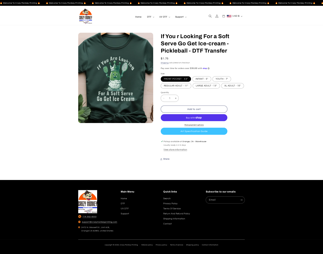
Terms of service (172, 209)
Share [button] (166, 159)
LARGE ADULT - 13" (206, 86)
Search (167, 198)
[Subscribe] (241, 199)
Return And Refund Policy (176, 214)
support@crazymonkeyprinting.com (99, 222)
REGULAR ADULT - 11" (176, 86)
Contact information (210, 245)
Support (125, 214)
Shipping (165, 63)
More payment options (194, 125)
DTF (123, 203)
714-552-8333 (90, 217)
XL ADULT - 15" (232, 86)
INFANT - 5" (202, 79)
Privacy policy (170, 203)
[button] (150, 17)
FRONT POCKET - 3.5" (176, 79)
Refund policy (147, 245)
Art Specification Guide (194, 131)
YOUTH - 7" (222, 79)
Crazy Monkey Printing (129, 245)
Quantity (165, 92)
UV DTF (125, 209)
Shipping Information (174, 219)
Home (124, 198)
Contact (167, 224)
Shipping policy (192, 245)
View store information (175, 150)
